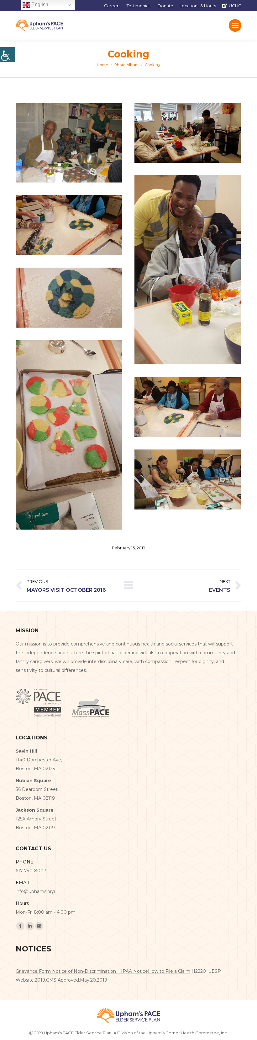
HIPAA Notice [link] (132, 971)
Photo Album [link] (126, 65)
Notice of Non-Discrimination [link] (84, 971)
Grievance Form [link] (34, 971)
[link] (7, 54)
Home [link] (102, 65)
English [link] (39, 4)
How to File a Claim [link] (169, 971)
